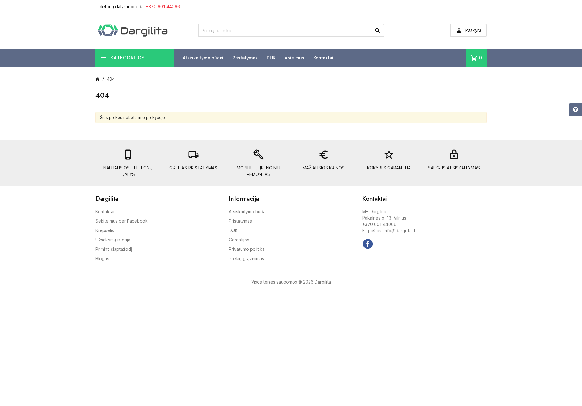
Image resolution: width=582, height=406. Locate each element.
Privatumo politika (247, 249)
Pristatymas (245, 57)
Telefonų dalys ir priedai (138, 6)
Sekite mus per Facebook (121, 220)
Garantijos (239, 239)
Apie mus (294, 57)
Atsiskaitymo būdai (203, 57)
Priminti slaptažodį (113, 249)
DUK (271, 57)
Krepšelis (104, 230)
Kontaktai (323, 57)
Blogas (102, 258)
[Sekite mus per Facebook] (367, 243)
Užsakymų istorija (112, 239)
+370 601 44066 (163, 6)
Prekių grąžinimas (246, 258)
